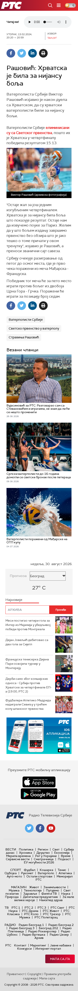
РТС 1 (15, 908)
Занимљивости (54, 887)
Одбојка (11, 873)
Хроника (25, 853)
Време (65, 856)
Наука (65, 894)
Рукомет (27, 873)
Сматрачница (44, 859)
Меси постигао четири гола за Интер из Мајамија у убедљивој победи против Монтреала (27, 625)
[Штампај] (43, 53)
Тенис (62, 870)
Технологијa (33, 890)
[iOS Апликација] (39, 735)
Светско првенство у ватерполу (34, 328)
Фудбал (29, 870)
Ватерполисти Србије (26, 319)
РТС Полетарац (46, 917)
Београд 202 (48, 928)
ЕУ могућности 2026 (39, 862)
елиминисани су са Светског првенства (37, 130)
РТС (8, 945)
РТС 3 (41, 908)
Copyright (34, 974)
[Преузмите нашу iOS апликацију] (39, 782)
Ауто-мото (14, 876)
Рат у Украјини (46, 856)
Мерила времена (18, 856)
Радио (10, 925)
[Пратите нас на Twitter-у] (29, 828)
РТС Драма (30, 911)
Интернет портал (48, 948)
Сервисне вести (17, 859)
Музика (14, 890)
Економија (62, 853)
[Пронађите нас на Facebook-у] (40, 828)
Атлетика (65, 873)
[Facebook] (10, 53)
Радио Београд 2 (61, 925)
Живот (34, 887)
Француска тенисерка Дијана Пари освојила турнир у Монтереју (27, 663)
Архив (39, 938)
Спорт (15, 870)
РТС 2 (28, 908)
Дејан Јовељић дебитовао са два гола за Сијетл (26, 642)
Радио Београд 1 (31, 925)
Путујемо (52, 890)
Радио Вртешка (33, 934)
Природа (12, 897)
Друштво (43, 853)
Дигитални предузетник (40, 897)
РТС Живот (51, 911)
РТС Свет (57, 908)
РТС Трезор (52, 914)
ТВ (7, 908)
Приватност (16, 974)
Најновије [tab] (13, 599)
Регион (43, 849)
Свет (56, 849)
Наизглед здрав (51, 900)
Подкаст (64, 859)
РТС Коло (31, 914)
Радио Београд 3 (21, 928)
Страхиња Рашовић (24, 337)
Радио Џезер (59, 934)
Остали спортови (39, 876)
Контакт (20, 945)
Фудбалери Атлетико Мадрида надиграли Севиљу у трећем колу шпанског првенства (28, 704)
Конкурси (24, 948)
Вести (10, 849)
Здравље (30, 894)
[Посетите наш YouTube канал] (51, 828)
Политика (26, 849)
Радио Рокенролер (42, 931)
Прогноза (18, 576)
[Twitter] (21, 53)
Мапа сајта (60, 959)
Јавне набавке (60, 945)
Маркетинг (38, 945)
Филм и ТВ (49, 894)
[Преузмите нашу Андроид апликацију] (39, 793)
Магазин (18, 887)
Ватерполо (46, 873)
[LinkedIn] (32, 53)
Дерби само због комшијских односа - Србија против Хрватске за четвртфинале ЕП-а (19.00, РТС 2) (28, 685)
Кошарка (46, 870)
